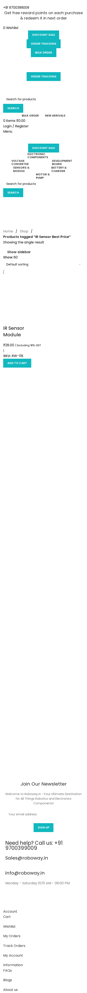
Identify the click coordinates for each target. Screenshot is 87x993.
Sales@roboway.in (26, 858)
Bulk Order (43, 53)
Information (13, 965)
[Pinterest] (44, 899)
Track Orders (14, 945)
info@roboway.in (25, 873)
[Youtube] (33, 899)
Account (10, 911)
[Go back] (8, 202)
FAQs (7, 970)
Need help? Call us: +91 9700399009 (34, 845)
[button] (17, 363)
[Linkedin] (56, 899)
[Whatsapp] (67, 899)
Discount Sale (43, 35)
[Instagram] (22, 899)
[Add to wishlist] (8, 320)
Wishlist (9, 926)
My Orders (11, 936)
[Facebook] (10, 899)
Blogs (7, 980)
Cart (7, 916)
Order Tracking (43, 44)
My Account (13, 955)
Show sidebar (19, 252)
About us (10, 989)
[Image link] (43, 738)
